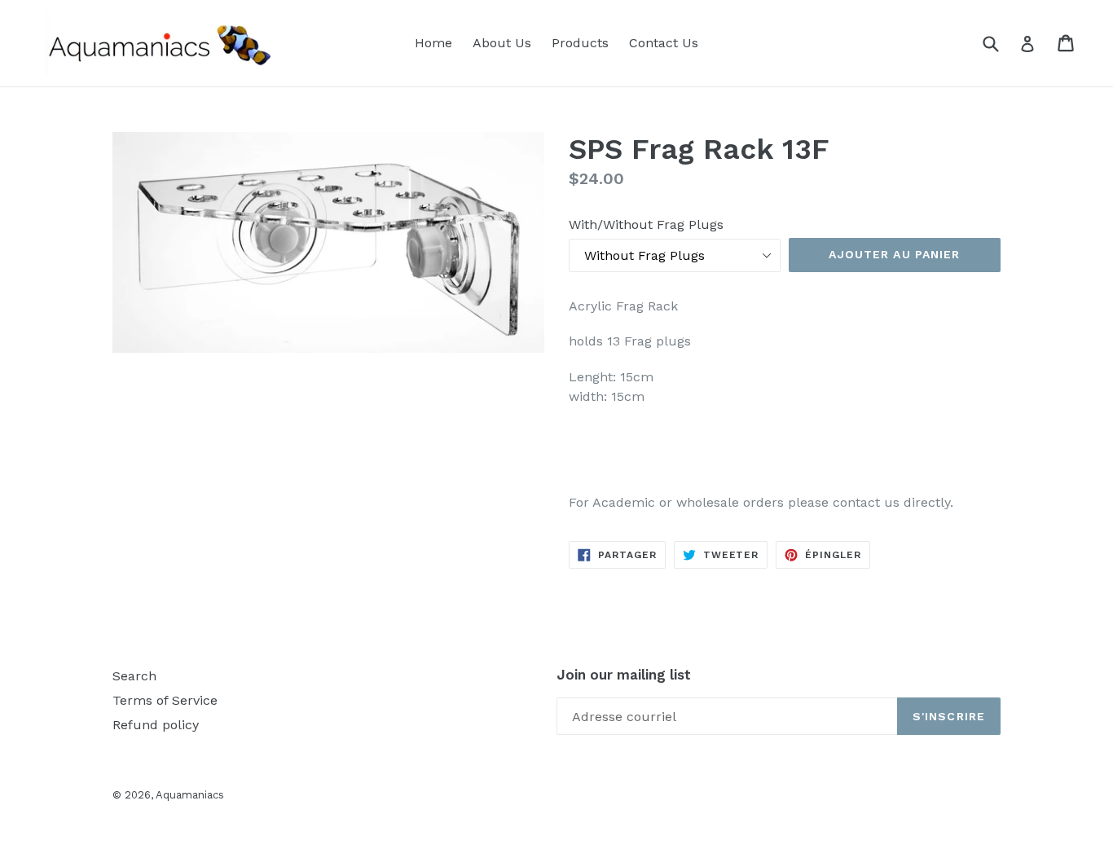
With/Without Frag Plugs (646, 224)
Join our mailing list (623, 674)
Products (580, 43)
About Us (502, 43)
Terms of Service (165, 700)
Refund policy (155, 724)
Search (134, 676)
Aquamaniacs (190, 795)
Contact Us (663, 43)
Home (433, 43)
